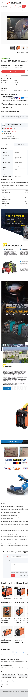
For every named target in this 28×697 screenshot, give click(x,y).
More (2, 686)
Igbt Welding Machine (6, 681)
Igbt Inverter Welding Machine (20, 681)
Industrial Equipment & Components (11, 9)
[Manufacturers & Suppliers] (14, 2)
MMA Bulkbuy (5, 684)
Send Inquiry (13, 71)
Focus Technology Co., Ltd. (17, 691)
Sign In (3, 138)
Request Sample (24, 75)
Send (13, 575)
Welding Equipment (23, 9)
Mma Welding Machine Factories (9, 677)
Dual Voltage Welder (21, 667)
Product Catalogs (20, 652)
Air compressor (17, 654)
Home (2, 9)
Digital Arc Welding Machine (8, 667)
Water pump (4, 654)
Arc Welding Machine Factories (8, 674)
